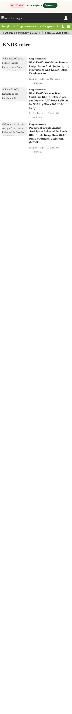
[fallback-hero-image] (15, 70)
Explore (50, 5)
